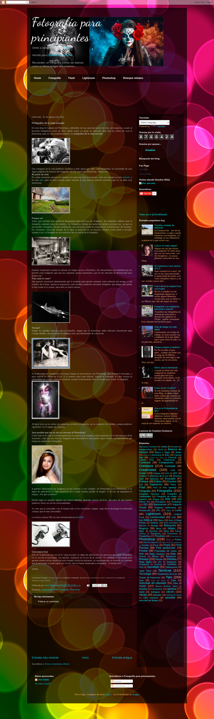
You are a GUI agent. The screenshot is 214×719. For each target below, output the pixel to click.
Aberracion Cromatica (148, 447)
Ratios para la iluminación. (166, 367)
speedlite (170, 597)
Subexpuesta (171, 567)
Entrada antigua (122, 657)
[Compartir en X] (99, 585)
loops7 (109, 694)
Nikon (158, 528)
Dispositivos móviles (60, 55)
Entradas (117, 681)
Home (37, 78)
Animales (175, 447)
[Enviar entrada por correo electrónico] (88, 585)
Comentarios (119, 686)
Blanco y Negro (162, 452)
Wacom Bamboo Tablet (166, 586)
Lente (178, 510)
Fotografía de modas (167, 496)
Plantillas (145, 545)
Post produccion (165, 547)
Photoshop (109, 78)
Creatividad (47, 589)
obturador (157, 595)
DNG (167, 473)
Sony (141, 567)
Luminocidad (157, 517)
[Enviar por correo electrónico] (93, 585)
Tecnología (145, 573)
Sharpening (144, 564)
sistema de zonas (173, 595)
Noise (166, 531)
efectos (143, 594)
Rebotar (142, 556)
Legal (168, 510)
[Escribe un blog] (96, 585)
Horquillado (176, 502)
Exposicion (156, 484)
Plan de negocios (151, 542)
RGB (141, 554)
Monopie (143, 526)
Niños (141, 531)
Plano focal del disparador (171, 542)
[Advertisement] (81, 632)
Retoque (144, 559)
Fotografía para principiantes (67, 29)
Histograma (160, 502)
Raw (173, 553)
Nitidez (171, 528)
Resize (155, 556)
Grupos (156, 499)
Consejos (146, 466)
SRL (160, 562)
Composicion (166, 462)
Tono (141, 580)
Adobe (164, 447)
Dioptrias (143, 476)
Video (175, 583)
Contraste (170, 466)
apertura (171, 589)
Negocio (144, 528)
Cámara (156, 473)
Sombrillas (172, 564)
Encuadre (170, 478)
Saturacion (171, 562)
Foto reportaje (169, 487)
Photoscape (174, 536)
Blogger (135, 694)
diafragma (155, 592)
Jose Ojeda (143, 169)
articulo (126, 177)
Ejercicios (154, 479)
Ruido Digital (145, 562)
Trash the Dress (158, 580)
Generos (143, 499)
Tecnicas (165, 570)
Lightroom (88, 78)
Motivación (170, 525)
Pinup (168, 540)
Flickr (66, 47)
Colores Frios (146, 460)
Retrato (159, 559)
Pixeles (178, 539)
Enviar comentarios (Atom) (57, 664)
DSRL (81, 517)
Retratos (171, 559)
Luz (174, 517)
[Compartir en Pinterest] (105, 585)
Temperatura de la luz (167, 574)
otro (41, 180)
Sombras (158, 564)
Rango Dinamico (157, 554)
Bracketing (156, 455)
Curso (142, 473)
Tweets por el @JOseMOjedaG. (153, 214)
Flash (71, 78)
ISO (145, 504)
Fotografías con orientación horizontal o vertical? (166, 307)
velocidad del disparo (148, 600)
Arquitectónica (145, 449)
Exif (141, 484)
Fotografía (55, 78)
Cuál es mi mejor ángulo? (165, 246)
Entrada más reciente (45, 657)
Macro (161, 520)
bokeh (142, 592)
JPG (158, 510)
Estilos (158, 481)
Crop (173, 470)
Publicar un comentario (48, 601)
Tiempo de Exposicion (149, 577)
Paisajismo (156, 533)
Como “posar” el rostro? (165, 388)
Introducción (144, 510)
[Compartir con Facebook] (102, 585)
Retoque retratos (133, 78)
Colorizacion (169, 460)
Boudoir (146, 455)
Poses (166, 545)
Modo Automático (171, 523)
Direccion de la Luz (159, 476)
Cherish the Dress (156, 458)
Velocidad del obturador (152, 583)
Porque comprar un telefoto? (167, 347)
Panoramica (172, 534)
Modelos (154, 523)
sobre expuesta (150, 598)
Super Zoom (145, 571)
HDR (167, 499)
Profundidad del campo (165, 551)
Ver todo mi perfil (42, 684)
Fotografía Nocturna (149, 494)
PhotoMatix (160, 536)
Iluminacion (160, 504)
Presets (143, 550)
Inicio (85, 657)
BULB (160, 449)
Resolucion (171, 556)
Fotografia (64, 589)
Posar (155, 545)
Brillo (167, 455)
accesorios (157, 589)
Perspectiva (144, 536)
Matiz (171, 520)
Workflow (143, 589)
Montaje (154, 525)
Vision (142, 586)
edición (170, 591)
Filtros (173, 484)
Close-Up (172, 457)
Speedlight (153, 567)
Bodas (178, 452)
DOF (175, 473)
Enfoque (144, 481)
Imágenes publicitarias (165, 507)
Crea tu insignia (145, 174)
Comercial (145, 462)
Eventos (171, 481)
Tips (169, 577)
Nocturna (153, 531)
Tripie (173, 580)
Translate (161, 126)
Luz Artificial (146, 520)
